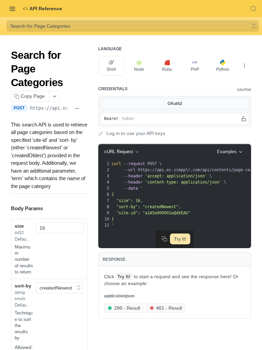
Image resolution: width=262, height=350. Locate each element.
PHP (195, 69)
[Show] (244, 119)
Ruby (167, 69)
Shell (111, 69)
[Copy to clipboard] (84, 109)
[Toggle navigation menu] (12, 8)
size (19, 226)
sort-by (23, 285)
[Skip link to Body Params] (6, 208)
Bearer (111, 118)
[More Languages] (244, 65)
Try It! (180, 239)
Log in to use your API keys (135, 133)
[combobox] (60, 228)
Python (222, 69)
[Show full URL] (76, 109)
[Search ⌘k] (253, 8)
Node (139, 69)
